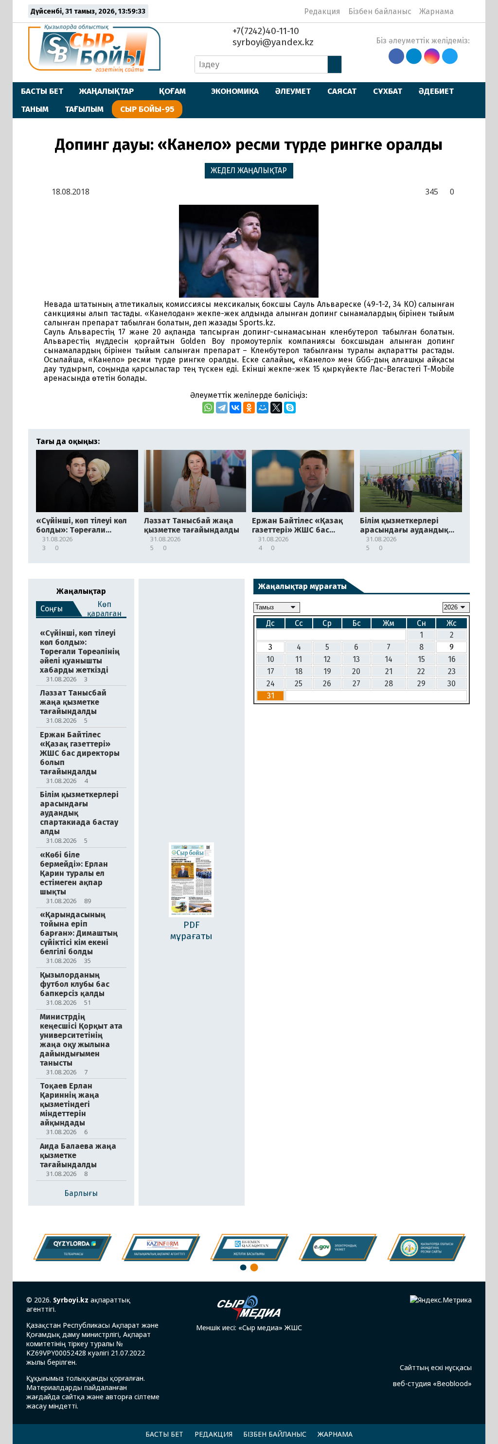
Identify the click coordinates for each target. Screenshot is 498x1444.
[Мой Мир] (262, 407)
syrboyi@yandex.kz (272, 42)
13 (356, 659)
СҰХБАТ (387, 91)
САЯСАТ (341, 91)
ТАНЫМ (35, 109)
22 (421, 671)
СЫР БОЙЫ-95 (147, 109)
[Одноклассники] (249, 407)
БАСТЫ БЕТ (42, 91)
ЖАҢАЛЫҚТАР (106, 91)
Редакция (322, 11)
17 (270, 671)
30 (451, 683)
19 (327, 671)
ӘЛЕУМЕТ (293, 91)
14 (388, 659)
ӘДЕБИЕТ (436, 91)
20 (356, 671)
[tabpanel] (426, 1247)
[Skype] (290, 407)
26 (327, 683)
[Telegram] (222, 407)
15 (421, 659)
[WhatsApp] (208, 407)
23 (452, 671)
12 (327, 659)
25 (298, 683)
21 (388, 671)
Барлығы (81, 1193)
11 (298, 659)
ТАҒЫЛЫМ (84, 109)
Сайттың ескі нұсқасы (436, 1367)
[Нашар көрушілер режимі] (464, 11)
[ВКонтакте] (235, 407)
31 (270, 695)
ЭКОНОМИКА (235, 91)
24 (271, 683)
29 (421, 683)
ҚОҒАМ (172, 91)
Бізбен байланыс (379, 11)
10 (270, 659)
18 (298, 671)
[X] (276, 407)
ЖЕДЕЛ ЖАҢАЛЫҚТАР (249, 170)
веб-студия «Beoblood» (432, 1383)
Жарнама (436, 11)
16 (452, 659)
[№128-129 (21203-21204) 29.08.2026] (191, 880)
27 (356, 683)
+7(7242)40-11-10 (264, 30)
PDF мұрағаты (191, 930)
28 (389, 683)
